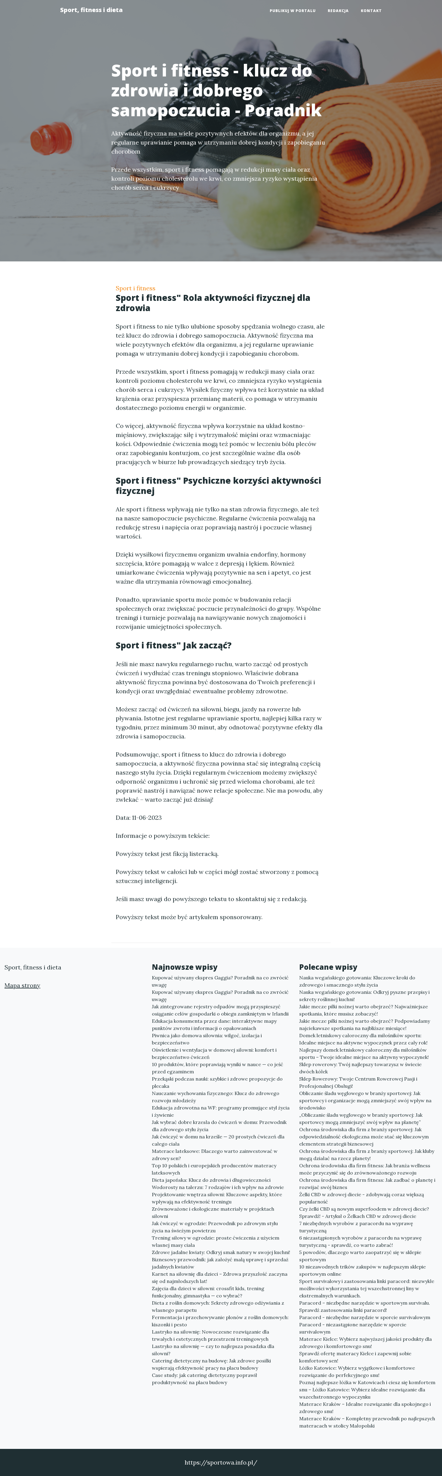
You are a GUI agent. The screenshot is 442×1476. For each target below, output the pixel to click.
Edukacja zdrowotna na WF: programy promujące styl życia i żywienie (221, 1111)
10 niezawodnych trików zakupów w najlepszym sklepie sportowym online (362, 1270)
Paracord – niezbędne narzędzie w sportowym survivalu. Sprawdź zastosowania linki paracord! (364, 1306)
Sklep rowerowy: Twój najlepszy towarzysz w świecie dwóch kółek (360, 1068)
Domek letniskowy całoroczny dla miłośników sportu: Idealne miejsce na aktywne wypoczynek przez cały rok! (363, 1039)
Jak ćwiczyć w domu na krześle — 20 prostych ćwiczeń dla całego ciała (218, 1140)
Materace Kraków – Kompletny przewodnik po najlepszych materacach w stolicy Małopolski (367, 1422)
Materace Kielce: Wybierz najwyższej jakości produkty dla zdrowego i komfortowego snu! (365, 1342)
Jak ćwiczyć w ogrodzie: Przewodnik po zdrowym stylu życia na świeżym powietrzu (215, 1227)
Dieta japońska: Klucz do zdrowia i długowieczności (211, 1180)
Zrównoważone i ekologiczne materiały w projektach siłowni (213, 1212)
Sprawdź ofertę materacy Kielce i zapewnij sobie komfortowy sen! (355, 1357)
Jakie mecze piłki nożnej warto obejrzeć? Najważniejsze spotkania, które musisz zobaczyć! (363, 1010)
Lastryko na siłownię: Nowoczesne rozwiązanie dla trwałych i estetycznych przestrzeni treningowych (210, 1335)
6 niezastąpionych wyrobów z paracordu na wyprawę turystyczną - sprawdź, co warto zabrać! (360, 1241)
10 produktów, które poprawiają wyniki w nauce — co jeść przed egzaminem (217, 1068)
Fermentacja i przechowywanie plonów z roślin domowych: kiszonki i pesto (220, 1321)
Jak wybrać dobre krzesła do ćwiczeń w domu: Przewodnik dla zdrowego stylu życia (219, 1125)
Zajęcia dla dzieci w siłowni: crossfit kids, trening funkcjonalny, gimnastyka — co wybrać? (208, 1292)
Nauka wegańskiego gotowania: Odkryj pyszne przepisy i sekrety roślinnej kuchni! (364, 995)
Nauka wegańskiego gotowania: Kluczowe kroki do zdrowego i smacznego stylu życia (357, 981)
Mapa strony (22, 985)
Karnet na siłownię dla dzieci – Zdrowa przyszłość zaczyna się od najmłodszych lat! (219, 1277)
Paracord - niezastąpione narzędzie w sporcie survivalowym (352, 1328)
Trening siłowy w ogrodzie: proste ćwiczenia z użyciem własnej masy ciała (215, 1241)
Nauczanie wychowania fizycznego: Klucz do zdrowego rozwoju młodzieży (215, 1096)
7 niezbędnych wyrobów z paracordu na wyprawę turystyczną (356, 1227)
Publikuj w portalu (293, 10)
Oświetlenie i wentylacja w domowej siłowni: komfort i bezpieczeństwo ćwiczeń (214, 1053)
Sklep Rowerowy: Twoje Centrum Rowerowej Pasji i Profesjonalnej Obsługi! (358, 1082)
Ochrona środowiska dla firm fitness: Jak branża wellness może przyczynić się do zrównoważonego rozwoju (364, 1169)
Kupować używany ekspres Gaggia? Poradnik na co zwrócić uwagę (220, 981)
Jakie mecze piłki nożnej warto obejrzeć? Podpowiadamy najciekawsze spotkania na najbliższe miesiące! (364, 1024)
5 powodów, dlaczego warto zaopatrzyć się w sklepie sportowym (360, 1255)
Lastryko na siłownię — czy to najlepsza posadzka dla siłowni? (213, 1349)
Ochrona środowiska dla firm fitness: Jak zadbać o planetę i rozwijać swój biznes (367, 1183)
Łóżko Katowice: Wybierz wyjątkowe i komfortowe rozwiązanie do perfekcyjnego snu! (357, 1371)
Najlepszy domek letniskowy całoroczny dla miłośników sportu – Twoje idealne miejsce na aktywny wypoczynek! (364, 1053)
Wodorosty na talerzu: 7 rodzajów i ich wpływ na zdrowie (218, 1187)
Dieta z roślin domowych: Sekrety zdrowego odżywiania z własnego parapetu (218, 1306)
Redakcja (338, 10)
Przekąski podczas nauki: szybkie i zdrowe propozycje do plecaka (217, 1082)
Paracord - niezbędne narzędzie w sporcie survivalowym (364, 1317)
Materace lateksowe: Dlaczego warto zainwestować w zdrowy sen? (215, 1154)
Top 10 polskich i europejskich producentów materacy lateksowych (214, 1169)
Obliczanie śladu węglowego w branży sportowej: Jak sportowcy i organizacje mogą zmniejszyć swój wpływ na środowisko (365, 1100)
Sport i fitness (135, 288)
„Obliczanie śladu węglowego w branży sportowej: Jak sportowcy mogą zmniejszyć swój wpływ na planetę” (360, 1118)
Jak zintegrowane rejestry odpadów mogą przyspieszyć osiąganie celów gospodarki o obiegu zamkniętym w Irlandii (220, 1010)
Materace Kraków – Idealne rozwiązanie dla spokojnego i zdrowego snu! (365, 1407)
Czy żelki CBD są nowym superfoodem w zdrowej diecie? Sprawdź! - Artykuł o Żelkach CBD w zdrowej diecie (364, 1212)
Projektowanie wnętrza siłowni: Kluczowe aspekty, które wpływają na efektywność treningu (217, 1198)
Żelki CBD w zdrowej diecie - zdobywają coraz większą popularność (361, 1198)
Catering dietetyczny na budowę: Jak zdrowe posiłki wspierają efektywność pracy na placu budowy (211, 1364)
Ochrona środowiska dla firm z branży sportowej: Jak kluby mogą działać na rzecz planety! (366, 1154)
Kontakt (371, 10)
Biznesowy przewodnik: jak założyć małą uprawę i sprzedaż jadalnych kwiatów (220, 1263)
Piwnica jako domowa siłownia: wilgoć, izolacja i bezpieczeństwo (207, 1039)
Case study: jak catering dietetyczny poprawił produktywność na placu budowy (204, 1378)
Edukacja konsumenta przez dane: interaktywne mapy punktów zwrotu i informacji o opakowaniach (214, 1024)
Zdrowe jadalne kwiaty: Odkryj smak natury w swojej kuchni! (221, 1252)
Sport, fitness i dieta (91, 10)
